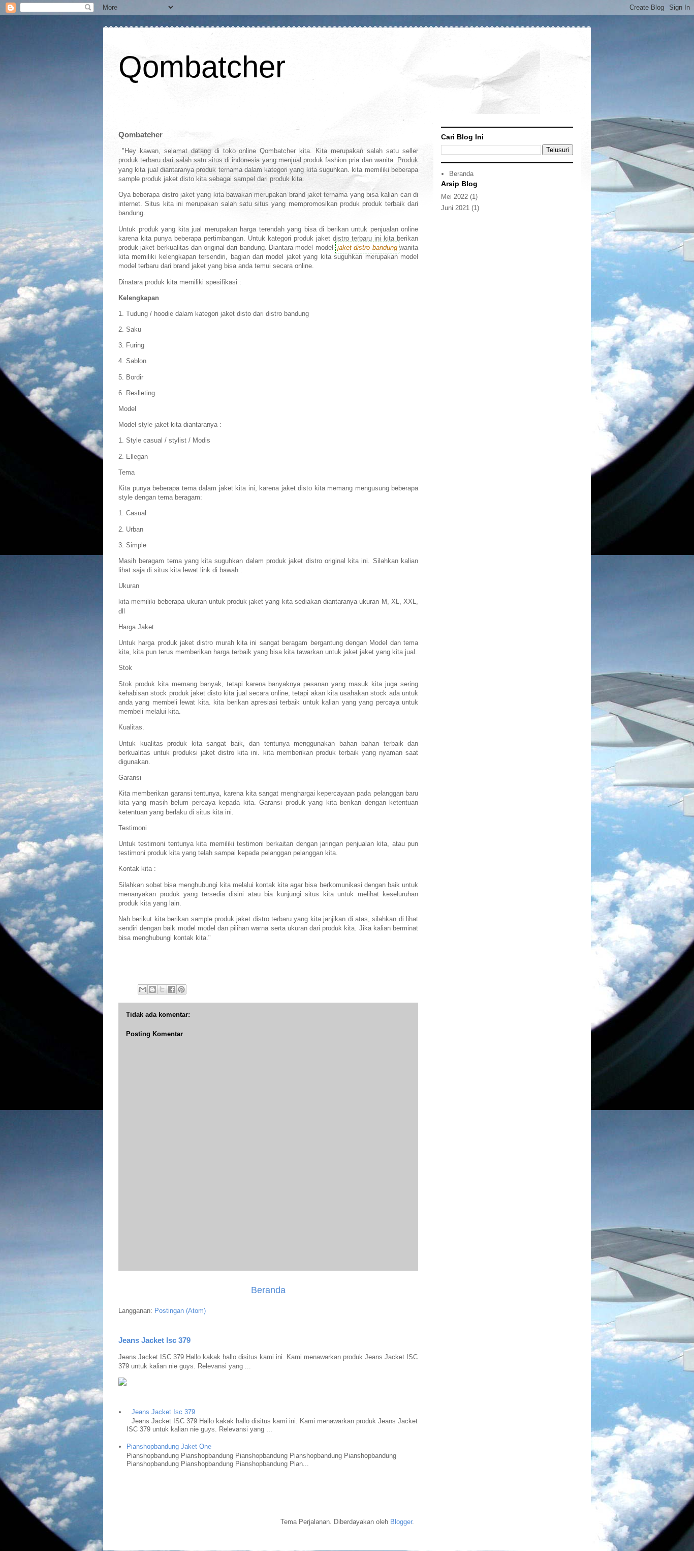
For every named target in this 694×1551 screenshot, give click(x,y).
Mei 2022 (454, 196)
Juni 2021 (455, 208)
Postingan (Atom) (180, 1310)
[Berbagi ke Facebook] (172, 989)
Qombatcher (202, 67)
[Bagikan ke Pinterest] (181, 989)
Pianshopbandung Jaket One (169, 1446)
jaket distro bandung (367, 247)
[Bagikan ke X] (162, 989)
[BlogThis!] (152, 989)
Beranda (268, 1290)
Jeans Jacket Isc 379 (154, 1340)
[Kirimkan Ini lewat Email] (143, 989)
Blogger (401, 1522)
